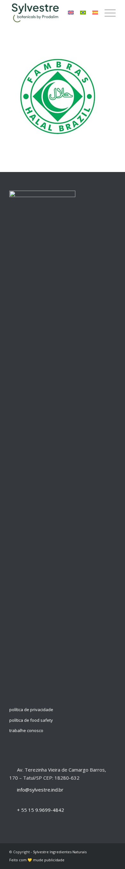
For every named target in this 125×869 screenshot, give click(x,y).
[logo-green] (51, 13)
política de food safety (31, 720)
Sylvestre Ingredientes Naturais (60, 851)
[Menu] (107, 13)
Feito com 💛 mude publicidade (36, 859)
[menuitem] (107, 13)
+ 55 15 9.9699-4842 (40, 810)
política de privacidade (31, 709)
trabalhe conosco (26, 730)
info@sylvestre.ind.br (40, 789)
